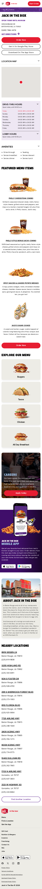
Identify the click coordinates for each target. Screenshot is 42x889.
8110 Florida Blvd (11, 705)
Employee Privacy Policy (9, 881)
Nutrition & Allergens (9, 834)
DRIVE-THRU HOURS (12, 104)
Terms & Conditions (7, 871)
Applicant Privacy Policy (9, 878)
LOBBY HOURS (10, 134)
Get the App (6, 824)
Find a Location (7, 821)
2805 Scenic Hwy (11, 731)
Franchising (5, 841)
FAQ (3, 848)
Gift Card (5, 831)
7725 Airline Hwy (10, 718)
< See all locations (8, 10)
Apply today (21, 493)
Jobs (3, 851)
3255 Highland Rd (11, 665)
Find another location (21, 799)
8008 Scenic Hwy (11, 745)
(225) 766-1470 (9, 30)
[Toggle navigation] (3, 3)
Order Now (21, 40)
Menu (4, 817)
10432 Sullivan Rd (11, 758)
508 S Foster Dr (10, 678)
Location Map (9, 61)
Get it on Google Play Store (21, 46)
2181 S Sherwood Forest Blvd (17, 692)
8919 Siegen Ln (9, 652)
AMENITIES (7, 146)
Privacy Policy (6, 868)
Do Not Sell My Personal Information (12, 874)
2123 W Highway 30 (12, 784)
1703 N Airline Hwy (11, 771)
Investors (5, 838)
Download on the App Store (21, 52)
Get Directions (9, 34)
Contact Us (5, 845)
